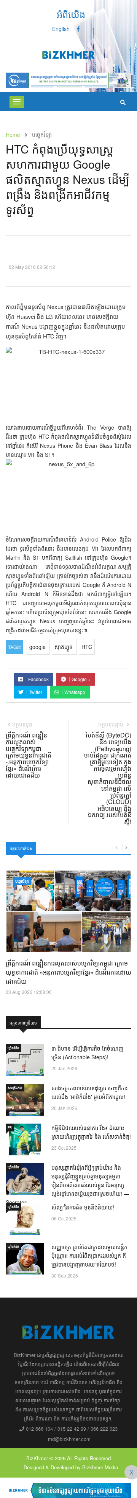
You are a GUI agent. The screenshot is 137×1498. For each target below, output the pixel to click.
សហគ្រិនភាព (15, 1087)
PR (10, 1127)
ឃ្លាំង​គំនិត (13, 1048)
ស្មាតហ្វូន (64, 646)
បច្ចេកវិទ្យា (22, 881)
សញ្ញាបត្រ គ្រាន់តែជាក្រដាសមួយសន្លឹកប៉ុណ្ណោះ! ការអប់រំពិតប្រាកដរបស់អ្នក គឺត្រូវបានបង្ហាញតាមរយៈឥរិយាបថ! (89, 1255)
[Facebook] (78, 29)
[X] (68, 1489)
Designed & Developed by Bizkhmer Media (71, 1467)
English (61, 29)
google (38, 646)
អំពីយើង (71, 13)
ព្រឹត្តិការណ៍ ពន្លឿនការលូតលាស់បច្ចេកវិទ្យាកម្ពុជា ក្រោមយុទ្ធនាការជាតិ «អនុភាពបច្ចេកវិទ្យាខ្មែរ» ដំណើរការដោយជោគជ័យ (68, 972)
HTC (86, 646)
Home (13, 134)
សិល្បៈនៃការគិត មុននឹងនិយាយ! (82, 1207)
